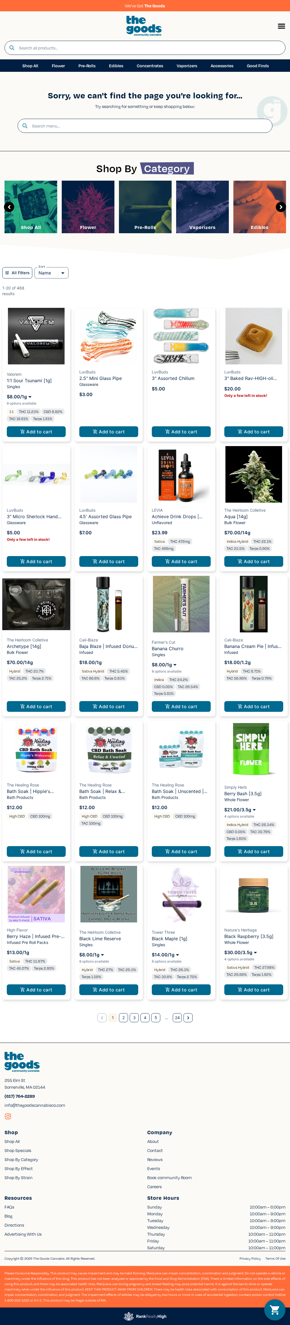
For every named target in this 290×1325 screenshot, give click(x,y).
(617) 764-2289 (20, 1096)
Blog (8, 1215)
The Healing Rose (23, 785)
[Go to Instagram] (8, 1116)
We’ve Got (145, 5)
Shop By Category (21, 1159)
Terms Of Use (275, 1258)
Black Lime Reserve (100, 938)
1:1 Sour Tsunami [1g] (29, 380)
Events (153, 1168)
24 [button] (177, 1017)
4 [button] (145, 1017)
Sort (42, 267)
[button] (281, 26)
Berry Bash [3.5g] (243, 793)
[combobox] (149, 48)
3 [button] (134, 1017)
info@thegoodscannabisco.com (35, 1105)
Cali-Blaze (88, 639)
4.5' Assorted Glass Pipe (105, 516)
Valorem (14, 374)
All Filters (21, 272)
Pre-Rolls (145, 227)
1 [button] (113, 1017)
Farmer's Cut (163, 642)
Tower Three (163, 932)
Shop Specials (18, 1150)
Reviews (155, 1159)
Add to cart (39, 432)
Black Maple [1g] (169, 938)
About (153, 1141)
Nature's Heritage (240, 930)
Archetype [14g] (24, 646)
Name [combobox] (45, 273)
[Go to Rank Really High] (145, 1316)
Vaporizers (202, 227)
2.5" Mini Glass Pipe (100, 378)
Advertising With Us (23, 1234)
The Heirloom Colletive (245, 510)
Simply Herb (235, 787)
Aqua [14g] (236, 516)
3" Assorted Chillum (173, 378)
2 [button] (123, 1017)
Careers (154, 1186)
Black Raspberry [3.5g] (249, 936)
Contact (155, 1150)
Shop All (31, 227)
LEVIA (157, 510)
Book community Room (169, 1177)
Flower (88, 227)
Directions (14, 1224)
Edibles (259, 227)
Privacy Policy (250, 1258)
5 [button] (156, 1017)
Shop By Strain (19, 1177)
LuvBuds (87, 371)
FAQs (9, 1206)
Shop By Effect (19, 1168)
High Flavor (17, 930)
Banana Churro (168, 648)
